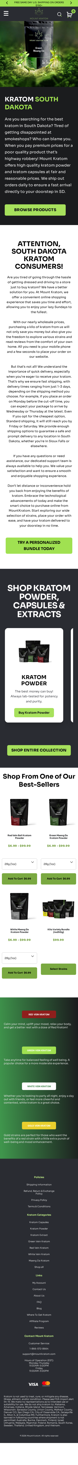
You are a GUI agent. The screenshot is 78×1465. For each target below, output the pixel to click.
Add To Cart (19, 878)
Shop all (39, 1267)
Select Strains (58, 969)
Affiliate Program (39, 1321)
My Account (39, 1282)
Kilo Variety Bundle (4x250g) (58, 930)
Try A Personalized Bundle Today (39, 545)
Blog (39, 1308)
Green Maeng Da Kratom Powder (58, 836)
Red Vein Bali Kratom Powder (19, 836)
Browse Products (35, 210)
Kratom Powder (39, 1228)
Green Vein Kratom (39, 1050)
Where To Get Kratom (39, 1314)
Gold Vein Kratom (39, 1125)
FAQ (39, 1302)
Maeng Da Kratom (39, 1260)
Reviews (39, 1327)
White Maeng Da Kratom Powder (19, 930)
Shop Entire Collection (39, 750)
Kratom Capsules (39, 1222)
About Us (39, 1295)
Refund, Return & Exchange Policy (39, 1192)
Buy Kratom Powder (34, 713)
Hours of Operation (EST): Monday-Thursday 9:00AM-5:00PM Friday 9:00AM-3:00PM (39, 1365)
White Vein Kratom (39, 1086)
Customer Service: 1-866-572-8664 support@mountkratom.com (39, 1348)
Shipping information (39, 1184)
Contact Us (39, 1289)
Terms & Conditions (39, 1206)
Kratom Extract (39, 1235)
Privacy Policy (39, 1200)
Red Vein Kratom (39, 1014)
